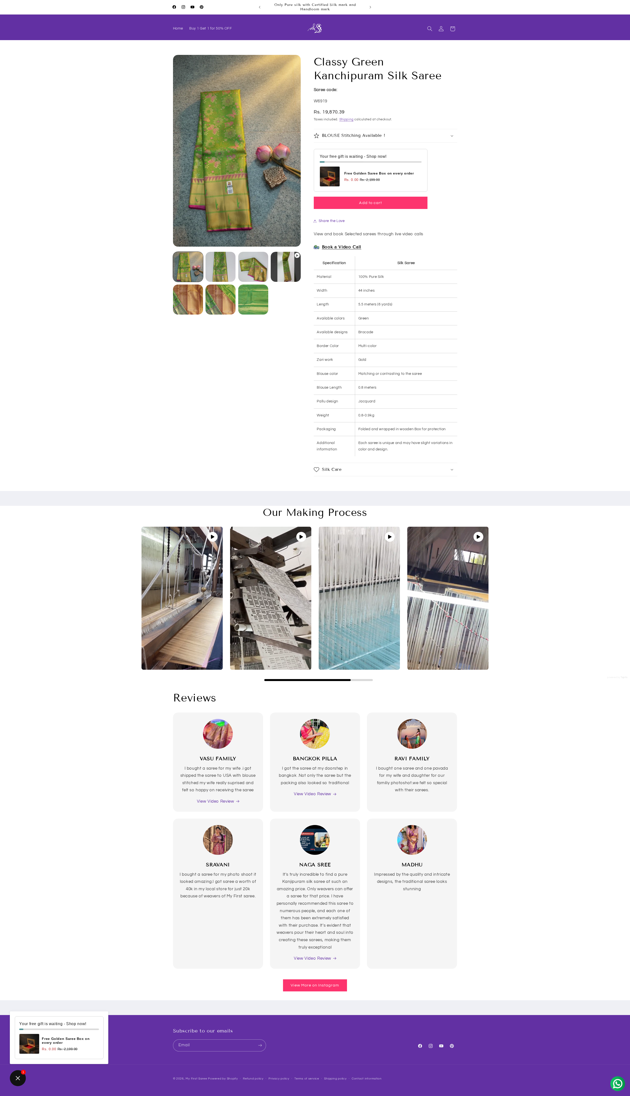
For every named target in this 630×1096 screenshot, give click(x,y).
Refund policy (253, 1078)
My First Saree (196, 1078)
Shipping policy (335, 1078)
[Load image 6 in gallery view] (253, 300)
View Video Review (215, 801)
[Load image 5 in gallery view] (220, 300)
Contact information (367, 1078)
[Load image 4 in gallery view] (188, 300)
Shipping (346, 119)
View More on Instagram (315, 985)
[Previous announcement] (259, 7)
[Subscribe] (260, 1045)
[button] (429, 28)
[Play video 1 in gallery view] (286, 267)
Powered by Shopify (223, 1078)
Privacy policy (278, 1078)
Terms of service (306, 1078)
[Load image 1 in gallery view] (188, 267)
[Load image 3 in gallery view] (253, 267)
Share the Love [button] (332, 221)
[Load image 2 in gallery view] (220, 267)
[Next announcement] (370, 7)
